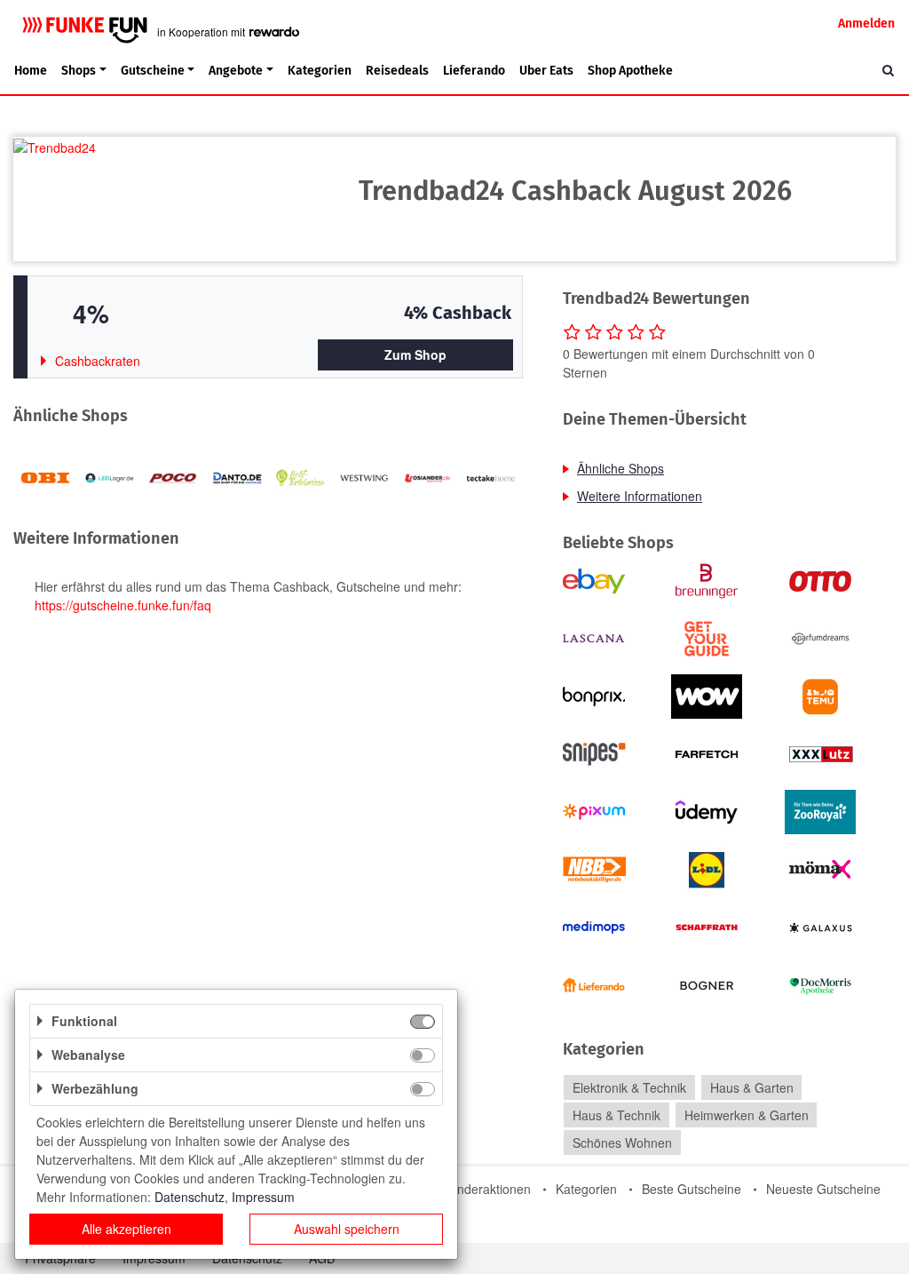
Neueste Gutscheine (823, 1189)
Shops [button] (78, 70)
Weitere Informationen (639, 496)
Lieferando (474, 70)
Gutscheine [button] (153, 70)
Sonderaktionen (486, 1189)
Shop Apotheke (630, 70)
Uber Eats (546, 70)
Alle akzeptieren (126, 1229)
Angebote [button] (236, 70)
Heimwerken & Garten (746, 1115)
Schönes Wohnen (622, 1142)
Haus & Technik (616, 1115)
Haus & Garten (752, 1087)
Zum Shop (415, 354)
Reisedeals (397, 70)
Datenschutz (189, 1197)
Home (30, 70)
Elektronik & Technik (629, 1087)
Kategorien (320, 70)
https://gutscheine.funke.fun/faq (123, 605)
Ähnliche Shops (620, 468)
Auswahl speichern (346, 1229)
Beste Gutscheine (691, 1189)
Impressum (263, 1197)
